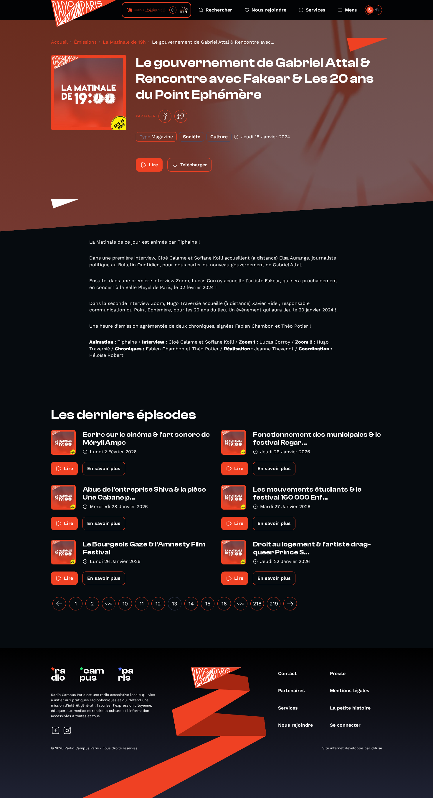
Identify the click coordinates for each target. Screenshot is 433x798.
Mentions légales (349, 690)
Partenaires (291, 690)
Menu (351, 10)
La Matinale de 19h (124, 42)
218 (257, 603)
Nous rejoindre (269, 10)
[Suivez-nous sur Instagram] (67, 731)
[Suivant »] (290, 603)
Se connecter (345, 725)
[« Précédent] (59, 603)
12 (158, 603)
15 (207, 603)
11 (142, 603)
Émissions (85, 42)
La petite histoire (350, 708)
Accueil (59, 42)
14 (191, 603)
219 (274, 603)
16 (224, 603)
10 (125, 603)
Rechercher (219, 10)
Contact (287, 673)
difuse (376, 748)
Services (315, 10)
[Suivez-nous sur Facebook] (55, 731)
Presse (338, 673)
